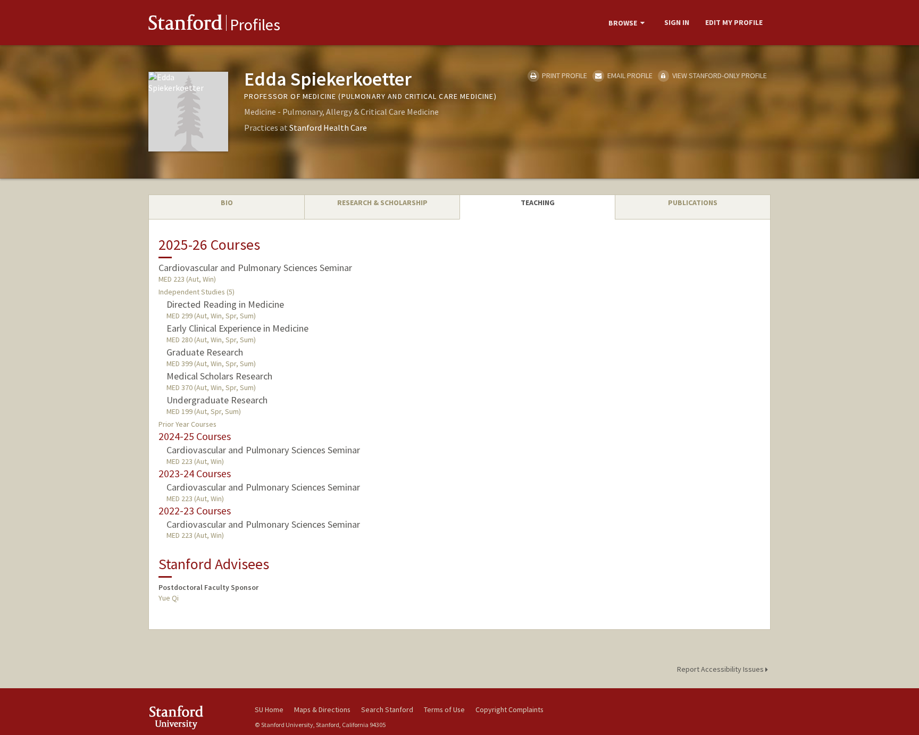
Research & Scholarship (382, 202)
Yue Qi (168, 598)
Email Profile (629, 75)
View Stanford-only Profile (719, 75)
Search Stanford (387, 709)
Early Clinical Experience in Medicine (237, 328)
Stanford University (193, 717)
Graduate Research (204, 352)
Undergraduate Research (217, 400)
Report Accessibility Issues (721, 669)
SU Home (269, 709)
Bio (227, 202)
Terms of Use (444, 709)
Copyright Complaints (509, 709)
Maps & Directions (322, 709)
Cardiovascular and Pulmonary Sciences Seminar (255, 267)
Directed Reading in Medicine (225, 304)
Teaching (538, 202)
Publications (692, 202)
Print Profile (563, 75)
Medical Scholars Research (219, 376)
